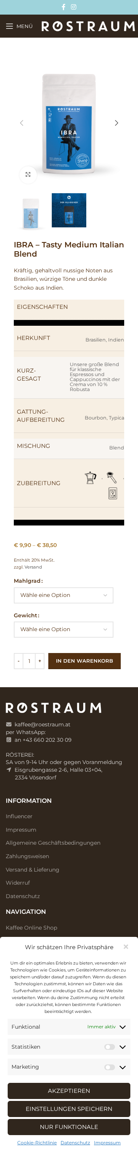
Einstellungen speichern (69, 1108)
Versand (33, 567)
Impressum (107, 1142)
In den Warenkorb (84, 661)
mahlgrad (27, 580)
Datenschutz (75, 1142)
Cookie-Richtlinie (37, 1142)
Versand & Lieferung (32, 869)
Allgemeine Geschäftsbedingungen (53, 842)
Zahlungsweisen (27, 856)
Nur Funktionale (69, 1126)
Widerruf (18, 882)
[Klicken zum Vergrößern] (28, 175)
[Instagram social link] (73, 7)
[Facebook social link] (63, 7)
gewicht (25, 615)
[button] (126, 947)
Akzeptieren (69, 1090)
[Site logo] (88, 25)
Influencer (19, 816)
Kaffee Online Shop (31, 927)
